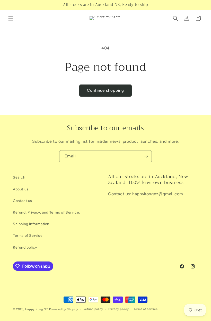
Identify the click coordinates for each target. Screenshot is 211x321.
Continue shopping (105, 90)
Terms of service (145, 309)
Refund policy (25, 247)
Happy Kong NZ (36, 309)
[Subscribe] (146, 156)
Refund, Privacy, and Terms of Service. (46, 212)
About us (21, 189)
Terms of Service (28, 235)
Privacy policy (118, 309)
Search (19, 177)
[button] (10, 18)
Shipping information (31, 224)
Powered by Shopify (63, 309)
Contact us (22, 201)
